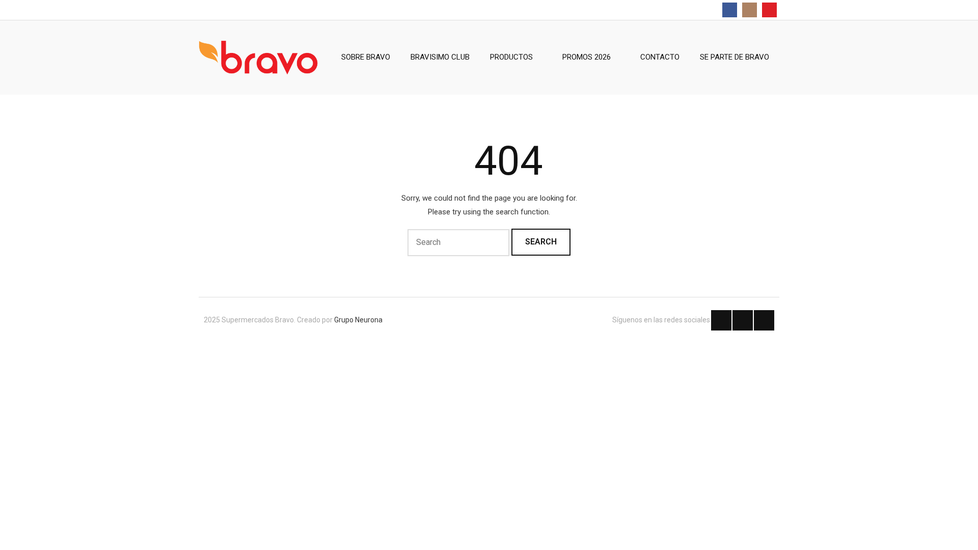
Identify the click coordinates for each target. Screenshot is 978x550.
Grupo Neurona (358, 320)
